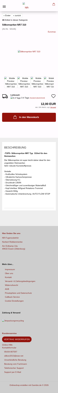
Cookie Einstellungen (14, 301)
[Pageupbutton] (50, 388)
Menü (4, 4)
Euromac (52, 32)
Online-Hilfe (7, 345)
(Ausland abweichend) (37, 98)
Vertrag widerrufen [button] (17, 339)
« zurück (17, 15)
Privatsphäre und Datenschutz (18, 293)
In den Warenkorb (29, 117)
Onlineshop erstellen (19, 385)
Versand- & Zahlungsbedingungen (20, 281)
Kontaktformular (9, 348)
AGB (7, 289)
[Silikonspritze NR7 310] (29, 51)
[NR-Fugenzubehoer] (29, 5)
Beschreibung (15, 147)
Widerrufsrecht (11, 285)
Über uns (9, 273)
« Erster (7, 15)
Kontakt (8, 277)
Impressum (10, 269)
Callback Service (12, 297)
